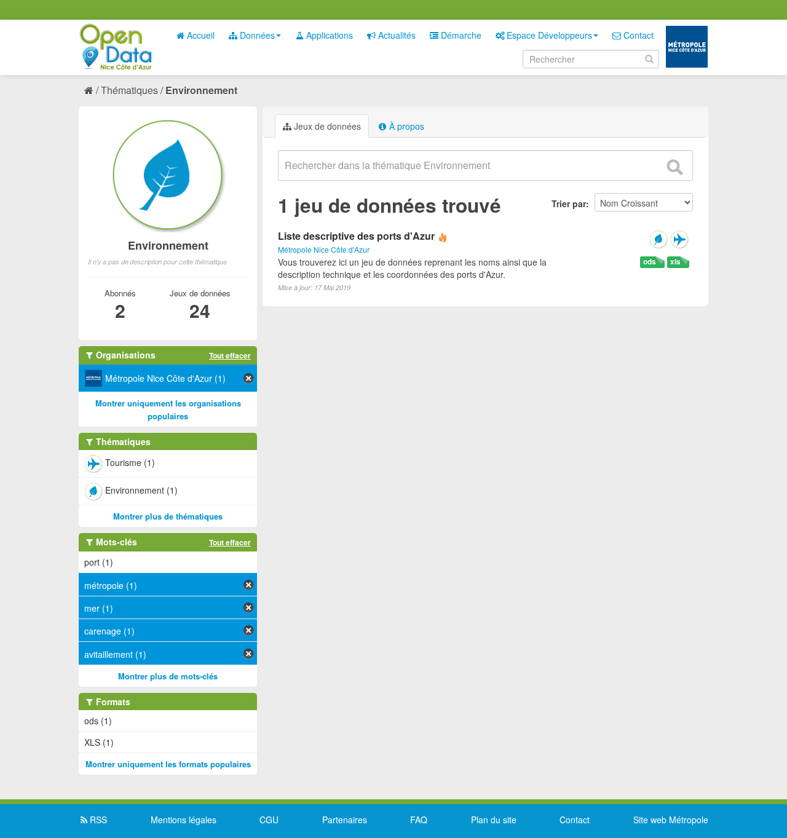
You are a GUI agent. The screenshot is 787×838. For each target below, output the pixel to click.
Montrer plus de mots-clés (168, 676)
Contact (637, 35)
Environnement (201, 90)
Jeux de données (326, 126)
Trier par (569, 203)
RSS (97, 819)
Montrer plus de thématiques (168, 516)
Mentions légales (183, 819)
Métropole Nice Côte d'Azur (324, 249)
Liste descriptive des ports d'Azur (356, 236)
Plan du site (493, 819)
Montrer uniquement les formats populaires (168, 764)
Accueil (199, 35)
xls (675, 261)
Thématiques (129, 90)
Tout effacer (230, 355)
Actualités (396, 35)
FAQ (418, 819)
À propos (405, 126)
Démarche (459, 35)
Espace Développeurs (548, 35)
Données (256, 35)
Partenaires (344, 819)
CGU (269, 819)
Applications (328, 35)
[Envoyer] (674, 167)
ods (649, 261)
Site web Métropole (670, 819)
